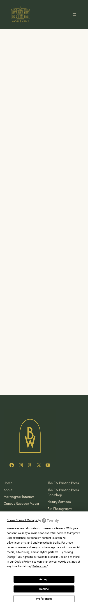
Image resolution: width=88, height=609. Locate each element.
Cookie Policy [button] (22, 561)
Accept (44, 579)
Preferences (44, 598)
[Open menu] (74, 14)
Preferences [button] (39, 566)
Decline (44, 589)
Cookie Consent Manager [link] (22, 520)
